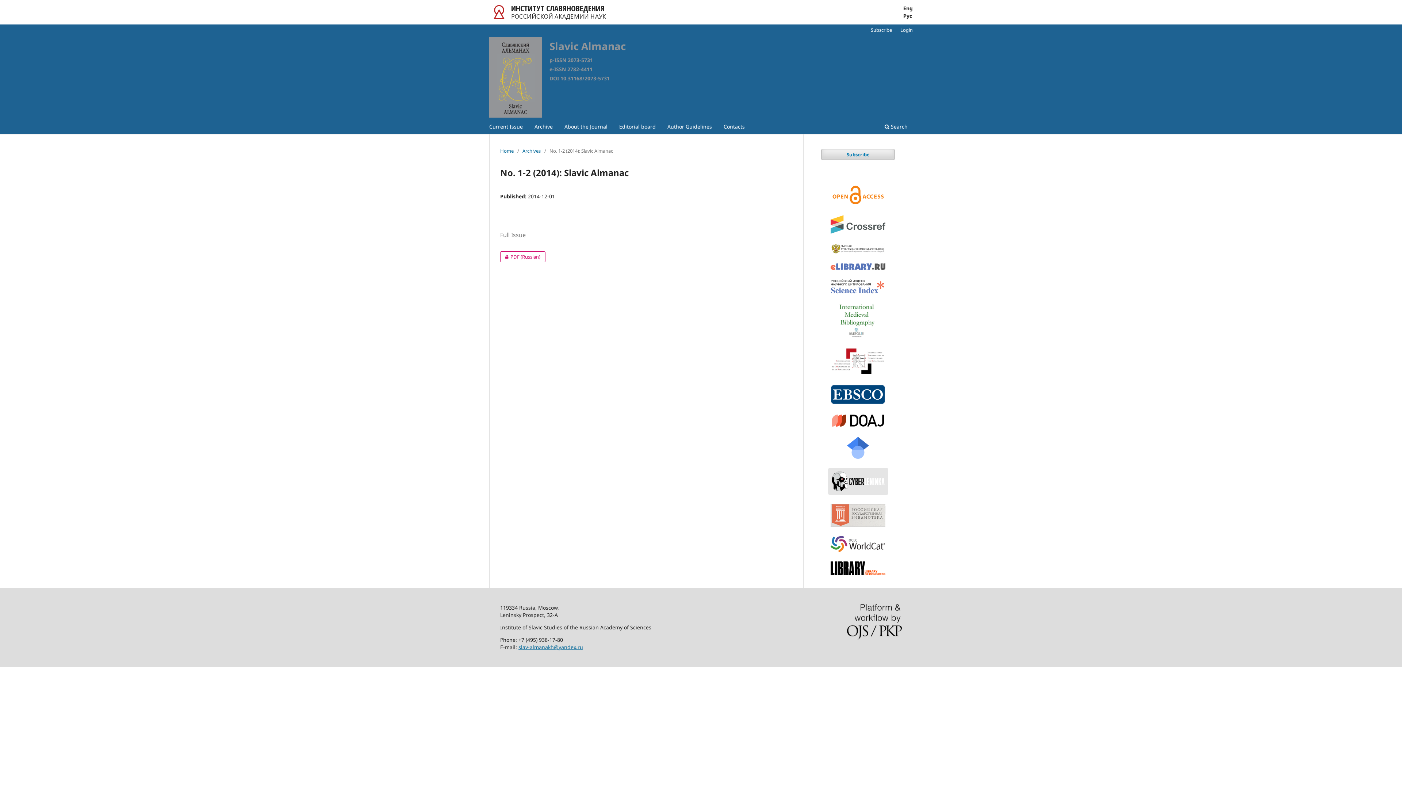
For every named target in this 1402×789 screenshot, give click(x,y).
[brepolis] (858, 321)
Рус (907, 16)
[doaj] (858, 420)
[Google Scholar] (858, 448)
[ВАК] (858, 248)
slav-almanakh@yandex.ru (550, 647)
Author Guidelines (689, 126)
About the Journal (586, 126)
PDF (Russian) (520, 257)
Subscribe (881, 30)
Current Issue (506, 126)
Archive (544, 126)
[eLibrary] (858, 266)
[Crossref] (858, 224)
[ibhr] (858, 361)
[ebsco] (858, 395)
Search (898, 126)
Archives (531, 151)
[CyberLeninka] (858, 481)
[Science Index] (858, 287)
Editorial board (637, 126)
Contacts (734, 126)
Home (507, 151)
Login (906, 30)
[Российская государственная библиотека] (858, 515)
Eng (908, 8)
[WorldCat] (858, 544)
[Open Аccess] (858, 195)
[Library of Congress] (858, 568)
